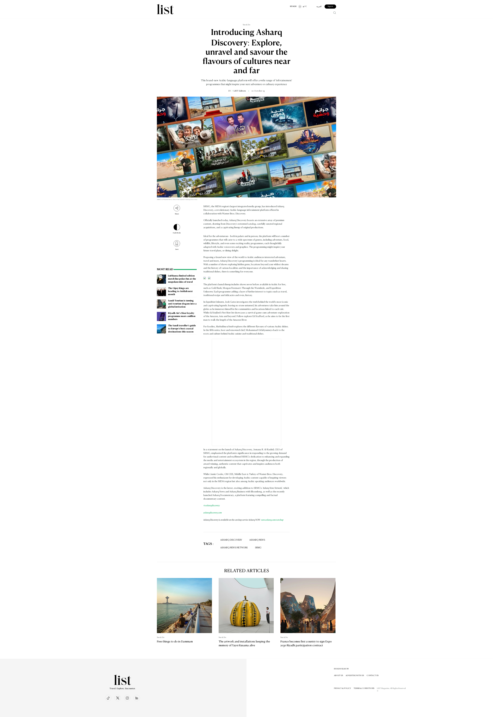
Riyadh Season (341, 669)
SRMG (258, 548)
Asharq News (257, 540)
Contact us (373, 675)
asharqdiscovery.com (212, 513)
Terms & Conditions (364, 688)
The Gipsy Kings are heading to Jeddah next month (180, 291)
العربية (318, 6)
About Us (338, 675)
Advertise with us (355, 675)
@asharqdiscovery (211, 506)
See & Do (246, 25)
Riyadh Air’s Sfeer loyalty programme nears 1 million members (181, 316)
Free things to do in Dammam (175, 641)
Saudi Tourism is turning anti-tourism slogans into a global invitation (182, 304)
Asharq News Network (234, 548)
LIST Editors (240, 91)
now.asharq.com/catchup (272, 520)
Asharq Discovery (231, 540)
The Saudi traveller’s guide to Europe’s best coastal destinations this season (182, 329)
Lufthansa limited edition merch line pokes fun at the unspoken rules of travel (182, 279)
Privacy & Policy (342, 688)
